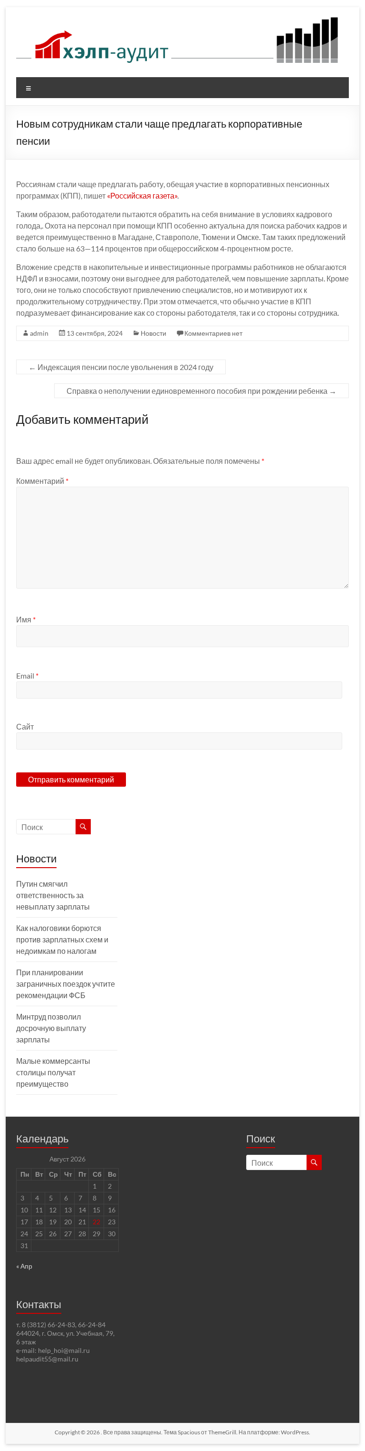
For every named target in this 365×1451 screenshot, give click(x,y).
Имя (26, 619)
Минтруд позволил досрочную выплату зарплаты (51, 1028)
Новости (153, 333)
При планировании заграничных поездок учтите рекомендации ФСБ (65, 984)
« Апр (24, 1266)
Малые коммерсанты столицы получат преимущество (53, 1072)
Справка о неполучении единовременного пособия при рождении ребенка (201, 390)
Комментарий (42, 480)
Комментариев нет (213, 333)
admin (39, 333)
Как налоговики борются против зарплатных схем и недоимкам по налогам (62, 939)
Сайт (25, 726)
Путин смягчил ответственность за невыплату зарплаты (53, 895)
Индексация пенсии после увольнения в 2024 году (121, 366)
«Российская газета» (142, 195)
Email (27, 675)
